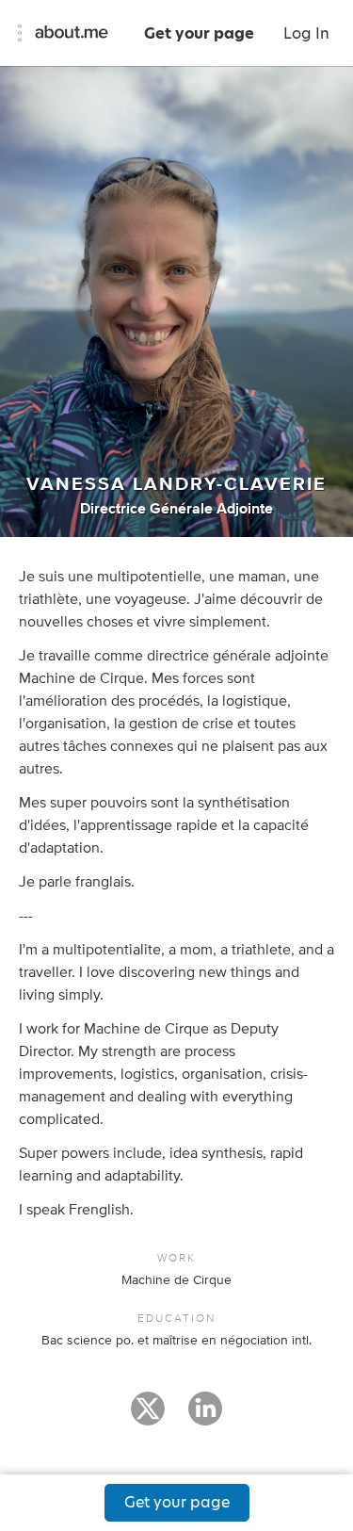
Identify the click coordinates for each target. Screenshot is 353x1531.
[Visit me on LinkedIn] (205, 1417)
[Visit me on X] (148, 1417)
